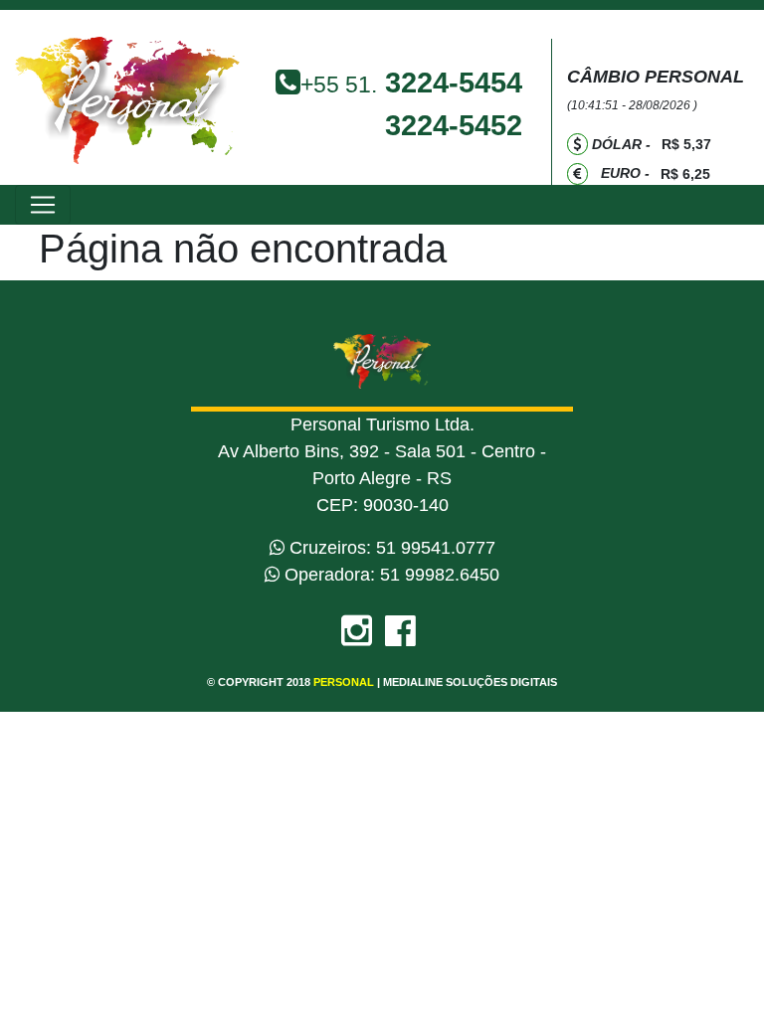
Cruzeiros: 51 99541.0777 (390, 548)
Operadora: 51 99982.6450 (389, 575)
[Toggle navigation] (43, 205)
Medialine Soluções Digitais (470, 682)
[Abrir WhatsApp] (714, 967)
